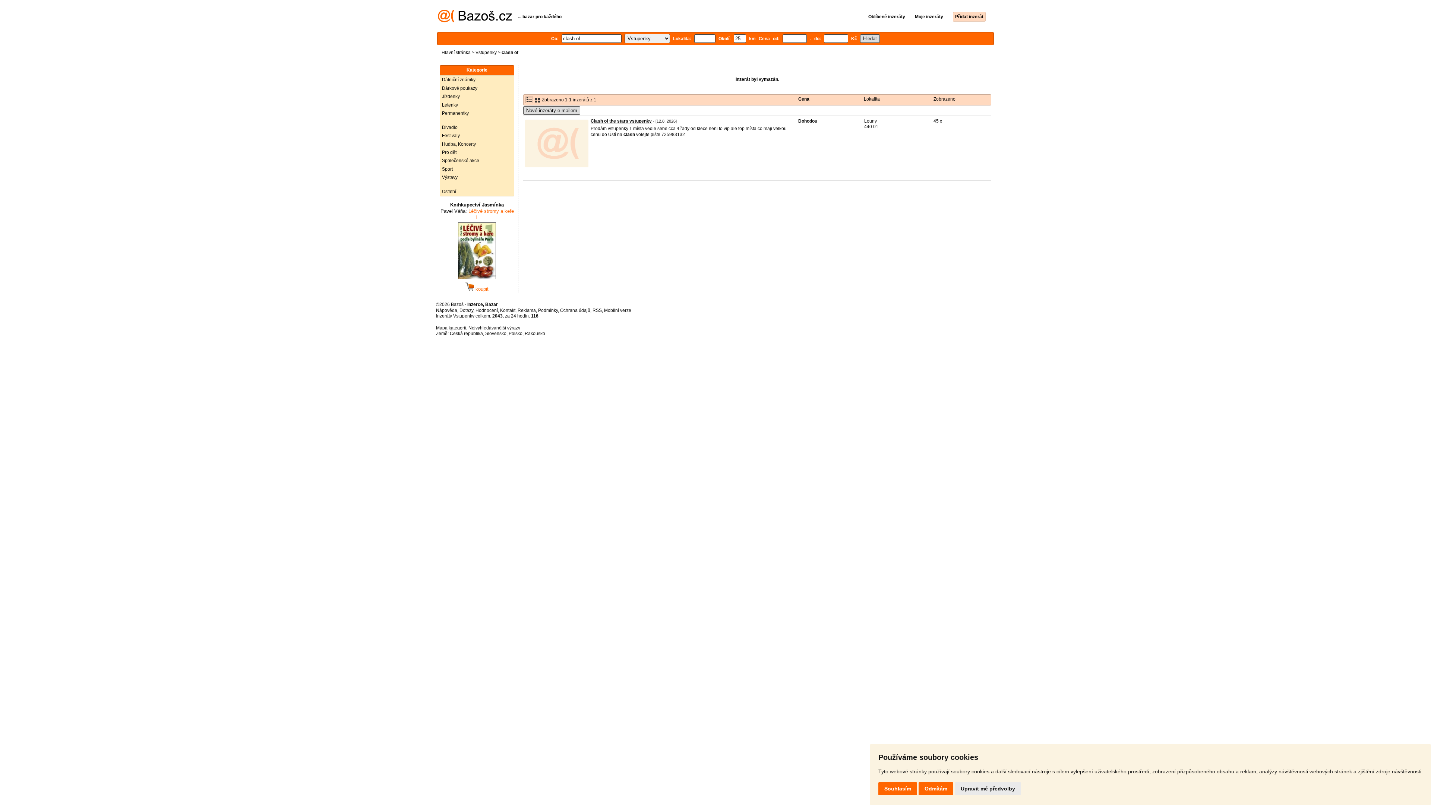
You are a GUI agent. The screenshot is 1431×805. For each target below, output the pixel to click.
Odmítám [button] (936, 789)
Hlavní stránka (456, 52)
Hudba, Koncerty (459, 144)
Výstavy (450, 177)
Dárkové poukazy (459, 88)
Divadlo (450, 127)
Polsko (515, 333)
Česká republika (466, 333)
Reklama (527, 310)
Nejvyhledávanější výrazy (494, 328)
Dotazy (466, 310)
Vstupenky (486, 52)
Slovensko (495, 333)
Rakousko (535, 333)
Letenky (450, 105)
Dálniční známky (459, 79)
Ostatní (449, 191)
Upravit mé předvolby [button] (988, 789)
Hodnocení (487, 310)
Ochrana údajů (575, 310)
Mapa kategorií (451, 328)
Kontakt (507, 310)
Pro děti (450, 152)
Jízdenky (451, 96)
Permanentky (455, 113)
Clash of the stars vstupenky (621, 121)
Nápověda (446, 310)
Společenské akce (460, 160)
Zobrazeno (944, 99)
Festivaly (451, 135)
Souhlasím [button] (897, 789)
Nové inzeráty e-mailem (551, 110)
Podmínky (548, 310)
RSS (597, 310)
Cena (803, 99)
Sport (447, 169)
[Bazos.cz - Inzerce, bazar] (475, 20)
